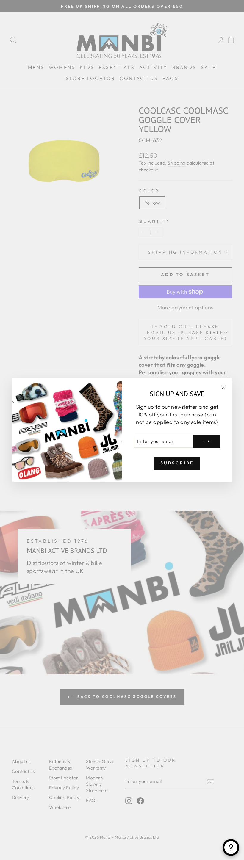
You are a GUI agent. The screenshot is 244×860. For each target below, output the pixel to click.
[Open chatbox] (231, 847)
